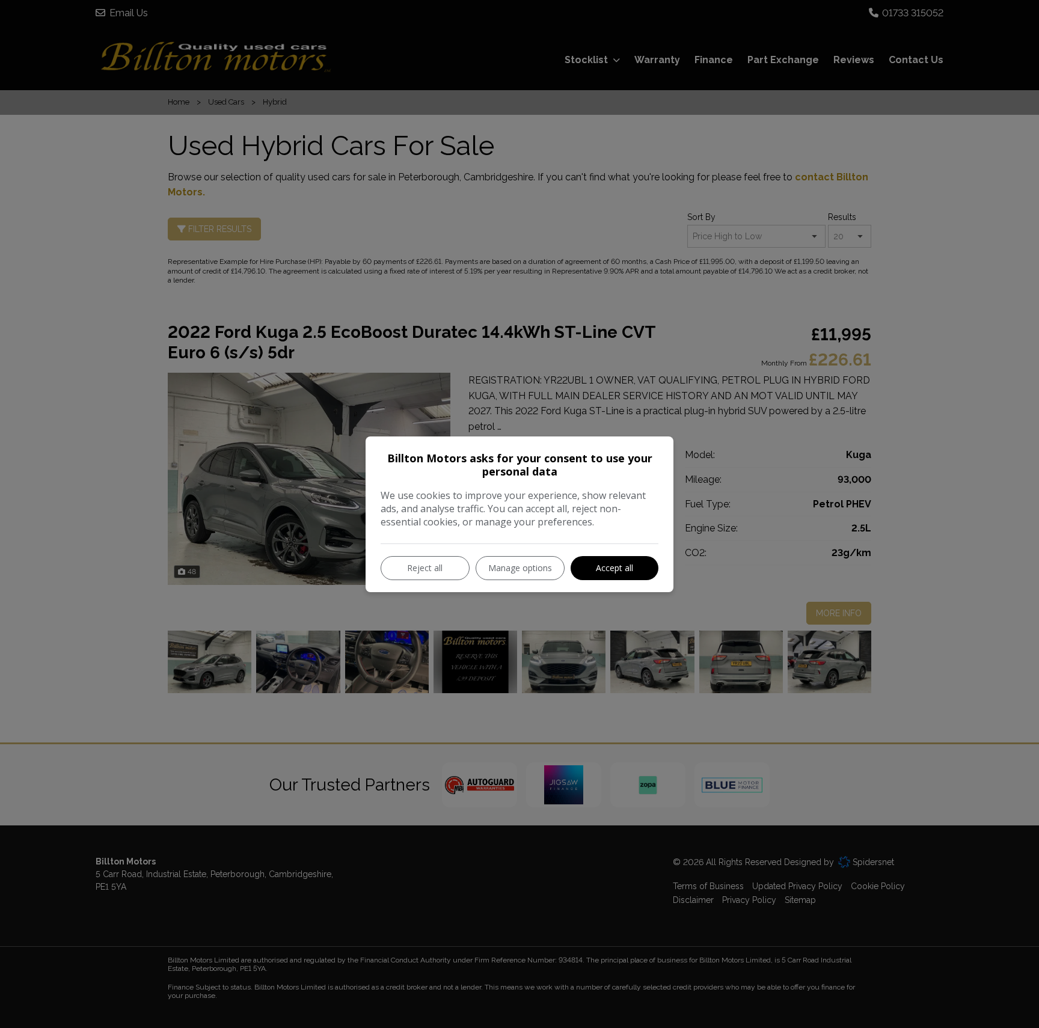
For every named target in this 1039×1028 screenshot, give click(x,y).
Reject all (425, 568)
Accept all (614, 568)
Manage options (520, 568)
